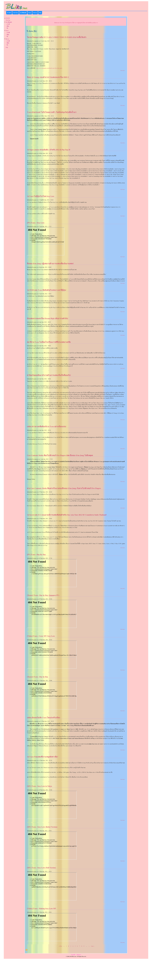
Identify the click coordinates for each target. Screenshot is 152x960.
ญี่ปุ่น (8, 26)
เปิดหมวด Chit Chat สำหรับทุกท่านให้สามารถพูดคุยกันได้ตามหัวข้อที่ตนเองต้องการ (76, 22)
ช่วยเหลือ (73, 955)
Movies (35, 12)
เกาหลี (8, 24)
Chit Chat (15, 12)
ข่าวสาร (9, 12)
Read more (123, 70)
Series (29, 12)
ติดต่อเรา (79, 955)
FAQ (40, 12)
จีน (7, 28)
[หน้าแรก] (17, 9)
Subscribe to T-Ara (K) (26, 950)
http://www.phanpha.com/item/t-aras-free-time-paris (49, 68)
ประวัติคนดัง (23, 12)
